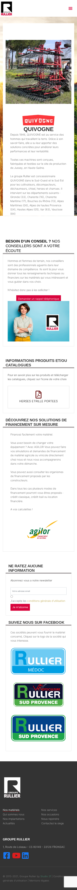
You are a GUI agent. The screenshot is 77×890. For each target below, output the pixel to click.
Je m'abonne (20, 607)
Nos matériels (11, 810)
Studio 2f (45, 876)
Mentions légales (39, 880)
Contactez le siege (52, 823)
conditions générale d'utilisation (46, 600)
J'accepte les (37, 600)
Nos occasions (50, 814)
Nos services (49, 810)
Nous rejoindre (50, 819)
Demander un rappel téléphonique (38, 298)
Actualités (9, 823)
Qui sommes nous (13, 814)
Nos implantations (13, 819)
